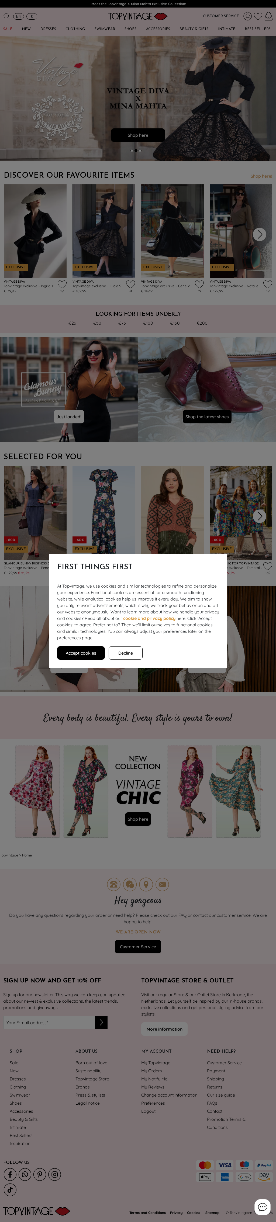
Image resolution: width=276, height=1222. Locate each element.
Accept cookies (81, 653)
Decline (125, 653)
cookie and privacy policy (149, 618)
